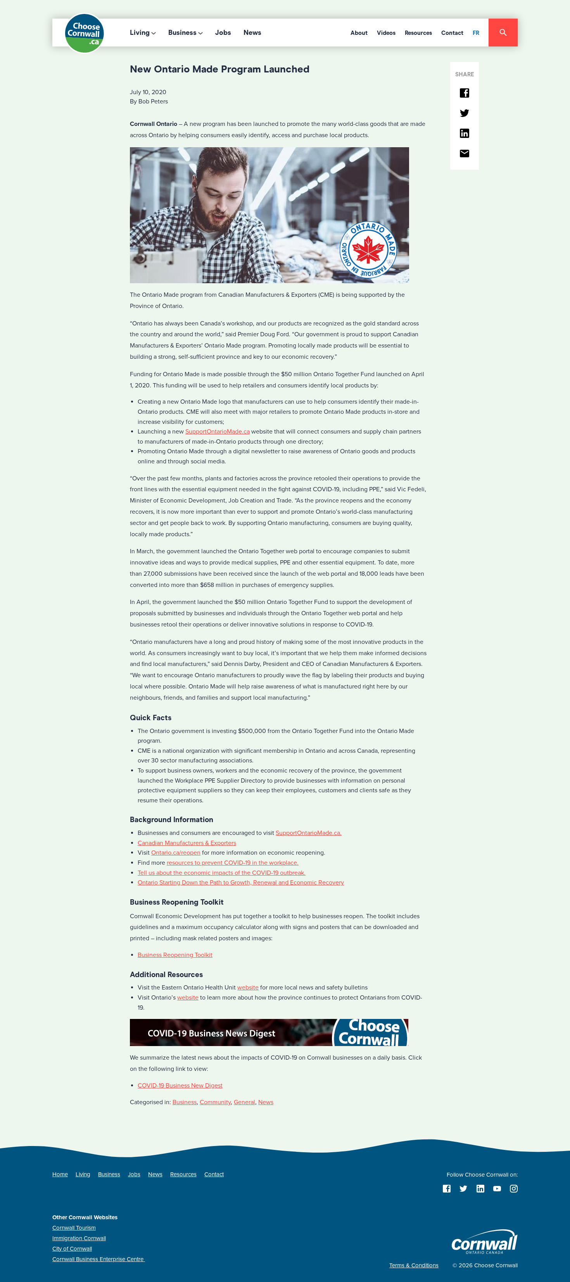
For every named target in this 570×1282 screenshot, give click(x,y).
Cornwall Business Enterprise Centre (98, 1259)
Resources (418, 32)
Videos (386, 32)
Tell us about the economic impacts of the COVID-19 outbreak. (222, 873)
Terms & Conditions (414, 1265)
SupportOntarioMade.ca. (309, 833)
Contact (452, 32)
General (244, 1102)
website (248, 987)
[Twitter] (464, 113)
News (252, 32)
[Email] (464, 154)
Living (140, 32)
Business (182, 32)
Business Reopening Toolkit (175, 955)
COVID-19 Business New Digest (180, 1085)
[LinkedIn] (464, 134)
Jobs (223, 32)
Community (215, 1102)
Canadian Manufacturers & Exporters (187, 843)
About (359, 32)
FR (476, 32)
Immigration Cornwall (79, 1238)
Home (60, 1174)
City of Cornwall (72, 1248)
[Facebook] (464, 93)
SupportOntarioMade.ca (217, 431)
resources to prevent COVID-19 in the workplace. (233, 863)
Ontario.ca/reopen (175, 853)
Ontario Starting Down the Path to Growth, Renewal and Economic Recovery (241, 882)
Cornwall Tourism (74, 1227)
